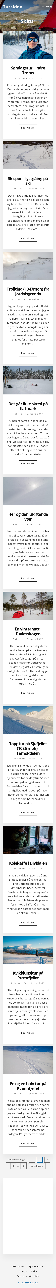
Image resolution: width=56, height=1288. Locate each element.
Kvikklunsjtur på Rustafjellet (28, 975)
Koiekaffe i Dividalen (28, 863)
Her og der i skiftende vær (28, 516)
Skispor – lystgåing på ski (28, 181)
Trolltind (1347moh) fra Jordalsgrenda (28, 291)
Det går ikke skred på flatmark (28, 406)
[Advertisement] (28, 1219)
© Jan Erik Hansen (28, 1282)
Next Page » (36, 1166)
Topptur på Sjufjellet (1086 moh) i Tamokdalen (28, 748)
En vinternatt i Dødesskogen (28, 631)
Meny (49, 6)
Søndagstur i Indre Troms (28, 70)
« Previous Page (16, 1160)
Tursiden (13, 7)
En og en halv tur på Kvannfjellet (28, 1086)
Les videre (29, 128)
